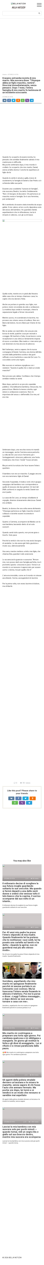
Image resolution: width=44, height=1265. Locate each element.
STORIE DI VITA (7, 97)
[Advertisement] (22, 44)
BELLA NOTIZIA (18, 7)
